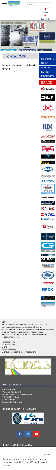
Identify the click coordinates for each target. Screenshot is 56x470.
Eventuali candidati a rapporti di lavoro (19, 352)
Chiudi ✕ (48, 454)
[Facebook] (19, 436)
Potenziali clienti (9, 344)
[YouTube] (36, 436)
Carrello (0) (45, 19)
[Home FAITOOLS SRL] (14, 3)
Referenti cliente (9, 349)
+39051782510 (12, 397)
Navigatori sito (8, 342)
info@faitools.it (15, 402)
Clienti (4, 347)
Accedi (45, 12)
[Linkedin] (28, 436)
